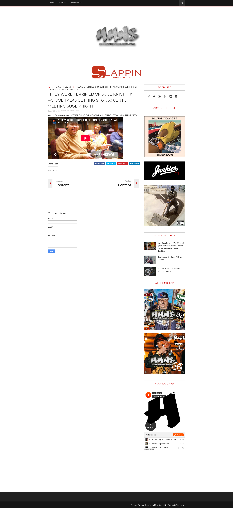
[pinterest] (176, 96)
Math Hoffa (68, 87)
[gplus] (159, 96)
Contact (62, 2)
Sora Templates (147, 505)
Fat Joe (58, 87)
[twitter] (154, 96)
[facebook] (148, 96)
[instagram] (170, 96)
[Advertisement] (97, 200)
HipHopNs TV (76, 2)
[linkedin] (165, 96)
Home (52, 2)
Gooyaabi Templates (176, 505)
